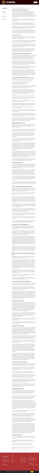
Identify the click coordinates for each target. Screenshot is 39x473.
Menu (36, 2)
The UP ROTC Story (22, 459)
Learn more (28, 471)
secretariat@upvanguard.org (33, 464)
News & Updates (13, 460)
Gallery (12, 461)
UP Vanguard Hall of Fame (23, 461)
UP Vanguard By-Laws (23, 460)
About (12, 459)
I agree (32, 471)
